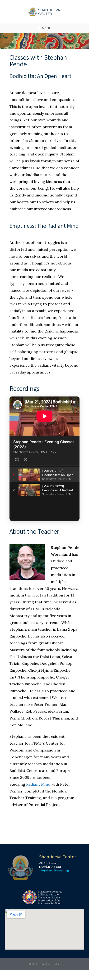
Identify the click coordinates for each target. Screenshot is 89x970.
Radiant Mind (38, 784)
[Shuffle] (25, 459)
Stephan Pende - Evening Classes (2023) (44, 444)
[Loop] (16, 459)
